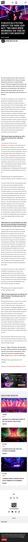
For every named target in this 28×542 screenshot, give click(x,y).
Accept (4, 539)
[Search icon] (12, 2)
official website (13, 355)
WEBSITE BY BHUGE (4, 521)
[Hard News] (3, 2)
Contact (14, 518)
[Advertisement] (14, 61)
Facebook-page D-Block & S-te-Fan (16, 366)
